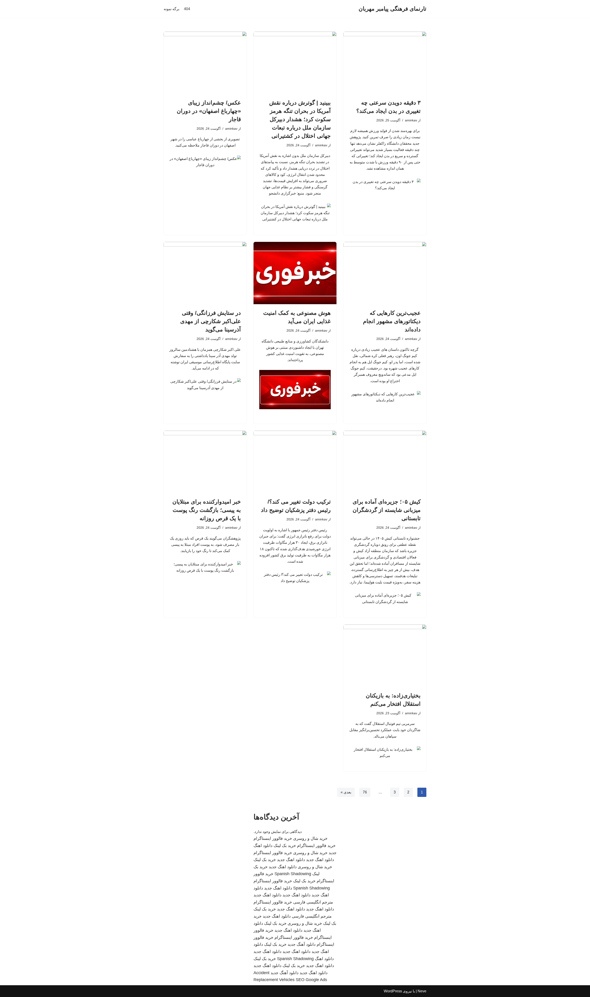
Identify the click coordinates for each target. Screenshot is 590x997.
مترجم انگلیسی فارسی (313, 902)
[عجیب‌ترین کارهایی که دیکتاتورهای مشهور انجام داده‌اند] (384, 273)
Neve (422, 991)
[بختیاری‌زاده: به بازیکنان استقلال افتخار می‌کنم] (384, 656)
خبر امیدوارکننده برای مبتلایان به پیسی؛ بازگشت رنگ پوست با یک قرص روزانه (206, 509)
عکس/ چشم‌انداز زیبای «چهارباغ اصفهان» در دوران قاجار (209, 110)
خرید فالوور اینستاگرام (273, 838)
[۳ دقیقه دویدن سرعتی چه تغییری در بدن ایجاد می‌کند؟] (384, 63)
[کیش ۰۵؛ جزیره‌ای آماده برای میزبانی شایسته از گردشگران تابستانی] (384, 462)
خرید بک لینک (285, 845)
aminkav (411, 120)
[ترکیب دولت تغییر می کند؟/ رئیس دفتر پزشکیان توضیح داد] (295, 462)
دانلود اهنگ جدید (320, 859)
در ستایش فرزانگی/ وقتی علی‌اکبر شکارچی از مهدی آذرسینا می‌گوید (210, 321)
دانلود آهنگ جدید (302, 944)
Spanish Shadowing (292, 873)
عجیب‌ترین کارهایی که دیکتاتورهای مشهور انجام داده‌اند (392, 321)
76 (365, 792)
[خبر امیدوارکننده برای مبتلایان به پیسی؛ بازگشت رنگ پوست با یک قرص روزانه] (205, 462)
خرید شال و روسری (310, 838)
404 (187, 9)
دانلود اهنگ (324, 958)
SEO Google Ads (311, 979)
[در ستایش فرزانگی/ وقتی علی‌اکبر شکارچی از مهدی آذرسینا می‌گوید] (205, 273)
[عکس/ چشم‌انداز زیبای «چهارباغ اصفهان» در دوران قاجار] (205, 63)
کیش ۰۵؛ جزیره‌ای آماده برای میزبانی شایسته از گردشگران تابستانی (387, 509)
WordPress (393, 991)
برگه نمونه (171, 9)
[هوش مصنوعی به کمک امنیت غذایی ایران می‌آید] (295, 273)
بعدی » (346, 792)
